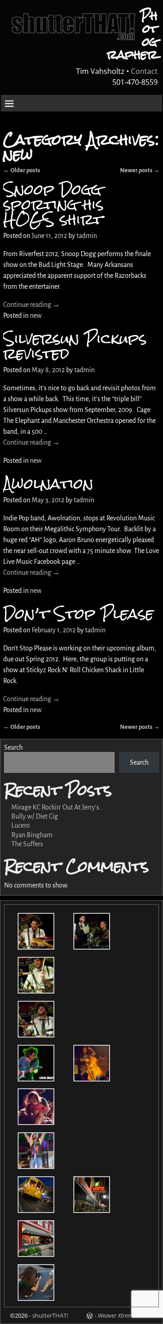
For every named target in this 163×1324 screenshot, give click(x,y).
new (36, 315)
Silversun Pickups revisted (75, 345)
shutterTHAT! (50, 1315)
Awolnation (48, 483)
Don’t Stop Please (78, 613)
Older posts (21, 726)
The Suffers (27, 844)
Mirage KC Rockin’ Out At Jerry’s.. (57, 807)
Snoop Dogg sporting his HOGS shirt (53, 204)
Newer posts (140, 170)
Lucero (20, 825)
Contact (144, 71)
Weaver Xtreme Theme (125, 1315)
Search (13, 747)
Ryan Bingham (32, 835)
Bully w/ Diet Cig (34, 816)
